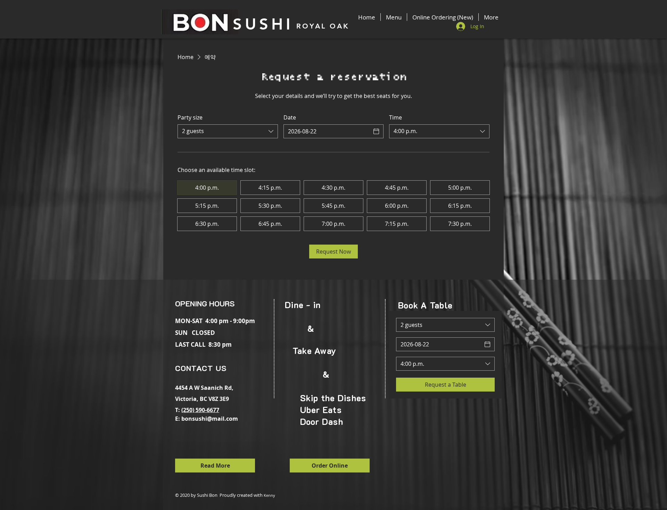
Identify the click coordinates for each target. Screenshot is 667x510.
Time (395, 117)
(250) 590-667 (198, 410)
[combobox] (228, 131)
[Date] (376, 131)
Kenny (269, 495)
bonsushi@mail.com (209, 418)
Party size (190, 117)
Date (289, 117)
